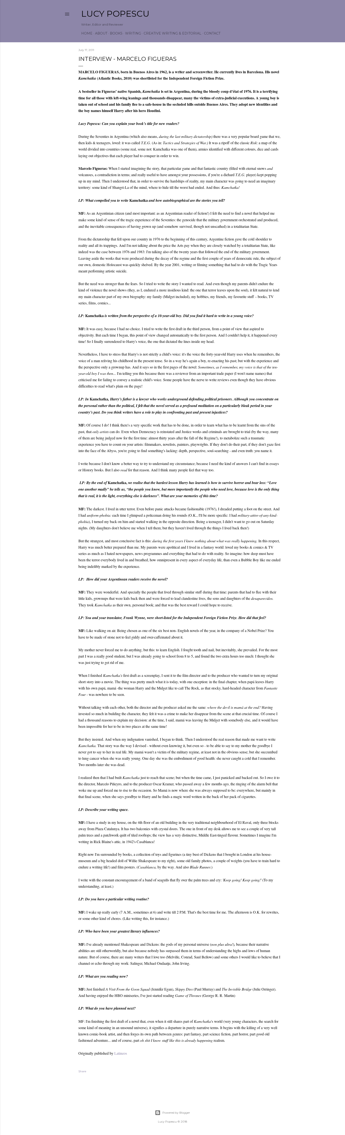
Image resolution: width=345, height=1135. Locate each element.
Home (86, 33)
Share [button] (82, 1071)
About (101, 33)
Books (116, 33)
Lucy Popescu (115, 13)
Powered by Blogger (176, 1112)
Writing (133, 33)
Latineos (120, 1053)
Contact (212, 33)
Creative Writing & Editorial (172, 33)
